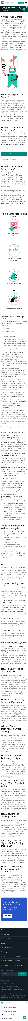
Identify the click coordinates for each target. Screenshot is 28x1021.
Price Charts (4, 965)
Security (17, 961)
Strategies (4, 943)
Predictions (18, 965)
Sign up (21, 3)
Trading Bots (5, 934)
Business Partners (6, 961)
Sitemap (17, 956)
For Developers (5, 939)
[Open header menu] (26, 3)
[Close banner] (27, 7)
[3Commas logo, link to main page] (7, 2)
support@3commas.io (7, 983)
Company (4, 952)
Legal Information (6, 947)
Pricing (3, 956)
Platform (3, 930)
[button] (24, 1017)
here (2, 429)
